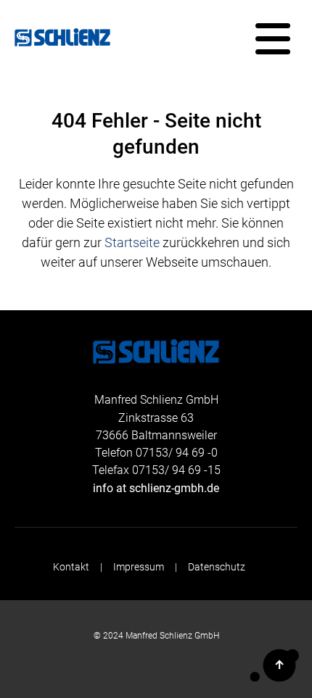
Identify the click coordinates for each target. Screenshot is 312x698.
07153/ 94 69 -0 (177, 453)
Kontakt (71, 567)
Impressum (138, 567)
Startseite (132, 242)
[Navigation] (272, 39)
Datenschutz (216, 567)
